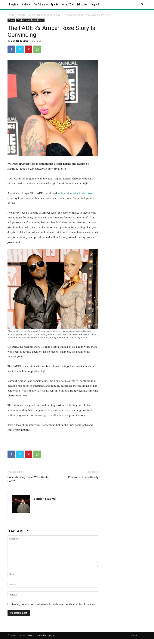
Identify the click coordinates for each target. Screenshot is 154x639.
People (12, 4)
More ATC (66, 4)
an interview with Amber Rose (75, 193)
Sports (54, 4)
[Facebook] (11, 49)
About (134, 635)
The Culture (39, 4)
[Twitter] (20, 49)
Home (11, 14)
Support (94, 4)
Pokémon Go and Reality (83, 477)
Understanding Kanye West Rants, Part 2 (28, 479)
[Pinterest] (28, 49)
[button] (141, 4)
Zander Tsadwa (20, 40)
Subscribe (82, 4)
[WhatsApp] (37, 49)
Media (25, 4)
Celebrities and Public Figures (44, 14)
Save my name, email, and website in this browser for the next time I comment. (53, 604)
